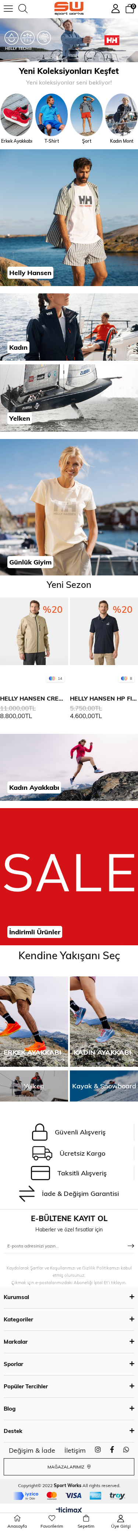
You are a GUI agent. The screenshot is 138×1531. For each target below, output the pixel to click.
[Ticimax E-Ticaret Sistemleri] (69, 1511)
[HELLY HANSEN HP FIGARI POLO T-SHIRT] (64, 641)
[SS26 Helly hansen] (69, 40)
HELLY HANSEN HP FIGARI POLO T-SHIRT (64, 698)
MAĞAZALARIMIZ (66, 1467)
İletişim (75, 1450)
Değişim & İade (32, 1450)
